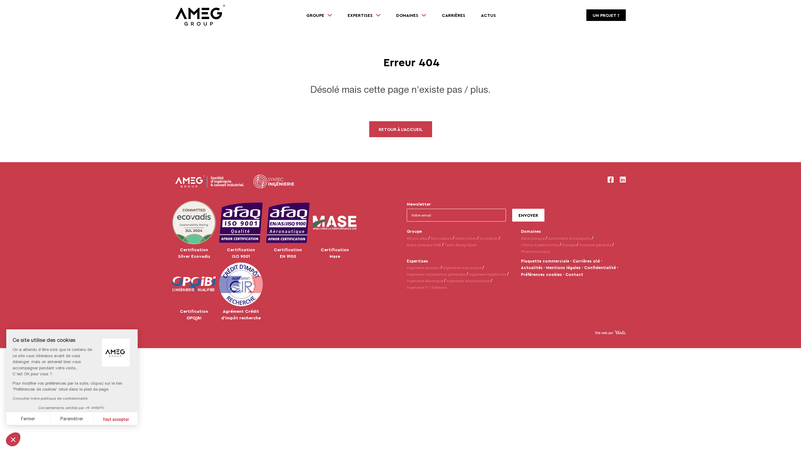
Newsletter (419, 204)
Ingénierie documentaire (468, 280)
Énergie (569, 244)
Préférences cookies (541, 274)
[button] (13, 439)
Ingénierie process (423, 267)
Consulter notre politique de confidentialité (50, 398)
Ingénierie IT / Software (427, 287)
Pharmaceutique (535, 251)
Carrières (453, 15)
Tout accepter (116, 418)
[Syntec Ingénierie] (273, 181)
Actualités (532, 267)
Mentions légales (563, 267)
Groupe (414, 231)
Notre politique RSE (424, 244)
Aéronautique (533, 238)
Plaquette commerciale (545, 260)
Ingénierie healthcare (487, 274)
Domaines (531, 231)
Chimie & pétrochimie (540, 244)
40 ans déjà (417, 238)
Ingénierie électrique (425, 280)
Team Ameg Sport (461, 244)
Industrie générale (595, 244)
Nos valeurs (441, 238)
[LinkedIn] (623, 180)
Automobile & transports (569, 238)
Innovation (489, 238)
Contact (574, 274)
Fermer (28, 418)
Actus (488, 15)
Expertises (417, 260)
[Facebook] (611, 180)
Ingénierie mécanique (462, 267)
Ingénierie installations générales (436, 274)
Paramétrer (71, 418)
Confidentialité (600, 267)
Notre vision (465, 238)
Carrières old (586, 260)
